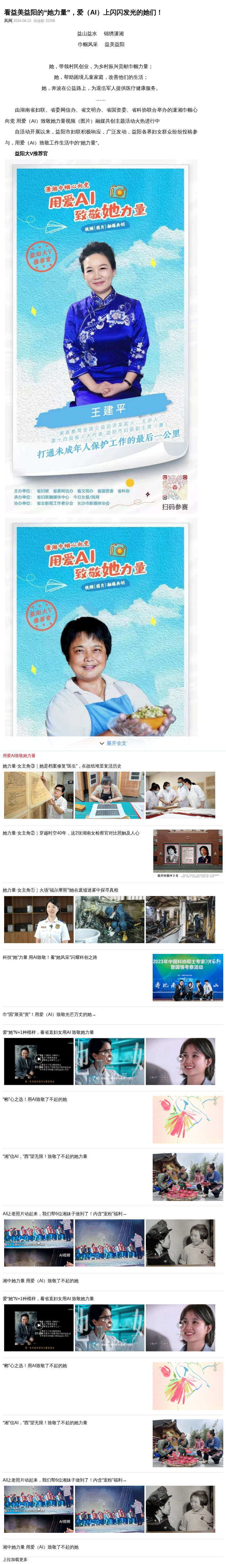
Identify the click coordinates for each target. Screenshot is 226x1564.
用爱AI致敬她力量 (19, 755)
